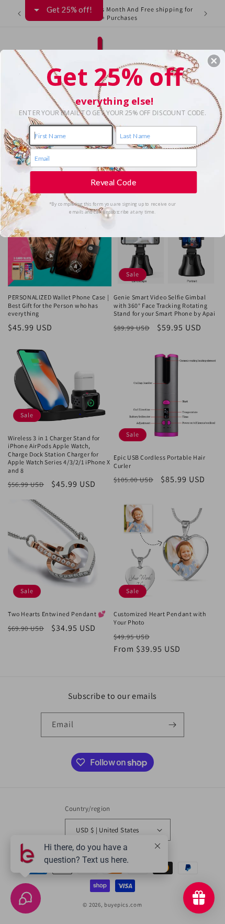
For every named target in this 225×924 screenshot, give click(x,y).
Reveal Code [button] (114, 181)
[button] (214, 60)
